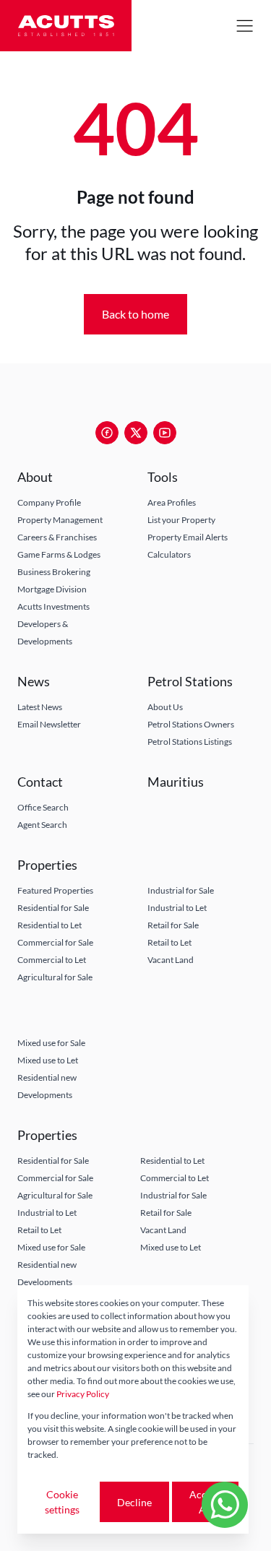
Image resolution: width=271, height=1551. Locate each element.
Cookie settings (62, 1502)
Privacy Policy (82, 1393)
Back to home (135, 314)
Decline (134, 1502)
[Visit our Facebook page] (107, 432)
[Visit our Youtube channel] (164, 432)
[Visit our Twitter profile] (135, 432)
